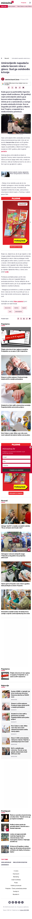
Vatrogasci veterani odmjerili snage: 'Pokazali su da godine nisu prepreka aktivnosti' (13, 555)
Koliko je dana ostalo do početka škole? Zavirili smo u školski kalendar (19, 826)
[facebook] (19, 902)
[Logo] (7, 2)
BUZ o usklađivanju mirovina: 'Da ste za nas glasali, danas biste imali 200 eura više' (19, 751)
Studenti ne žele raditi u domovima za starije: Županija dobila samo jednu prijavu (16, 406)
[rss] (22, 902)
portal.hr (4, 151)
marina (16, 307)
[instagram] (13, 902)
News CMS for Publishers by (16, 910)
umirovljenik (18, 311)
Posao (16, 882)
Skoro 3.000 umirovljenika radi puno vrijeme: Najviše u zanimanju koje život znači (20, 739)
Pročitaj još (5, 811)
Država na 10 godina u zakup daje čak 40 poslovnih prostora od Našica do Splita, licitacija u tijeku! (20, 849)
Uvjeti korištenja (16, 879)
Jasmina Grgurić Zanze (12, 79)
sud (10, 311)
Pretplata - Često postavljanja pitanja (16, 888)
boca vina (7, 307)
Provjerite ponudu (16, 246)
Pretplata (23, 2)
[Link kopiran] (27, 318)
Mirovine (14, 699)
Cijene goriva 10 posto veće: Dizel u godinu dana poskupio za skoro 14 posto (15, 584)
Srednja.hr (16, 891)
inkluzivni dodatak (20, 862)
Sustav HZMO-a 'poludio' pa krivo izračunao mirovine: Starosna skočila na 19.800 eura (20, 694)
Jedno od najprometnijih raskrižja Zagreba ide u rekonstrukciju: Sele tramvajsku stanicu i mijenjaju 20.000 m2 (20, 837)
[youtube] (9, 902)
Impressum (16, 874)
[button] (30, 222)
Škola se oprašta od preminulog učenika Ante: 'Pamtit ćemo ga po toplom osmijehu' (20, 816)
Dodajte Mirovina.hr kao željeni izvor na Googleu (16, 83)
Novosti (7, 58)
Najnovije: (4, 6)
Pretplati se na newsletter (16, 470)
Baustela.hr (16, 894)
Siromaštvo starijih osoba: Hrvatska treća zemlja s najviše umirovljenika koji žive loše (15, 612)
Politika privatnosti (16, 885)
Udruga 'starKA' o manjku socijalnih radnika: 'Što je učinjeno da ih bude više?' (15, 527)
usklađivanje (6, 862)
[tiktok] (16, 902)
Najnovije (5, 686)
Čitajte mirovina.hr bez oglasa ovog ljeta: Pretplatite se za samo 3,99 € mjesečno (14, 350)
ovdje (7, 272)
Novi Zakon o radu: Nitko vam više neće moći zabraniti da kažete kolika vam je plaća (15, 434)
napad (24, 307)
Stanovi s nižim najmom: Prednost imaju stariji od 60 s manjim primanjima (14, 378)
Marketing (16, 877)
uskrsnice (5, 865)
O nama (16, 871)
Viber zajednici (19, 301)
